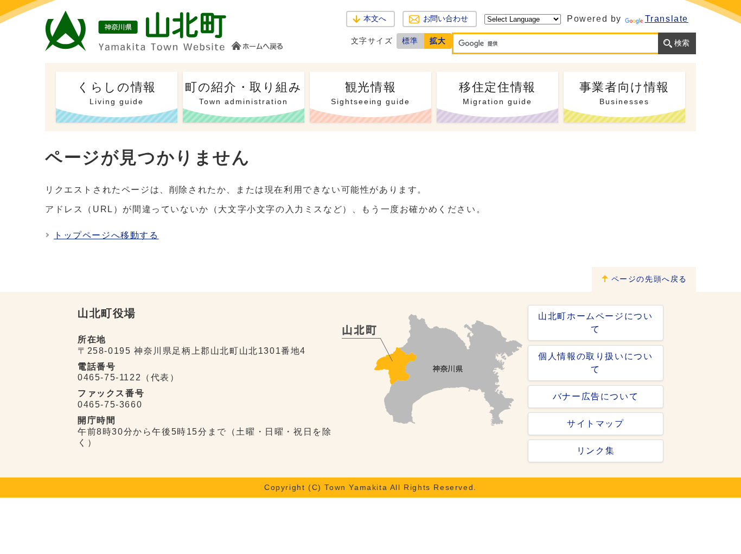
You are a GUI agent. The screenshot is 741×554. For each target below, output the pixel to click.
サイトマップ (595, 423)
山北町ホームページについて (595, 322)
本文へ (374, 19)
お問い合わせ (445, 19)
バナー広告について (595, 396)
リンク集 (596, 450)
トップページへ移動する (106, 235)
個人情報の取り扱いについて (595, 363)
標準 (410, 40)
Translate (666, 18)
